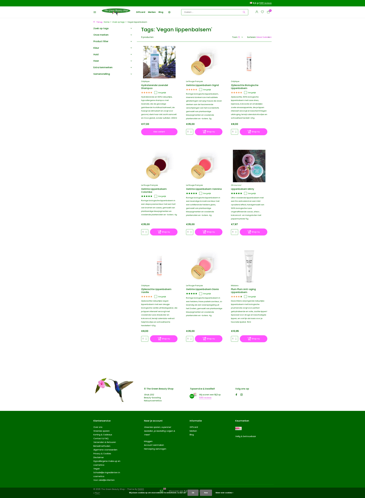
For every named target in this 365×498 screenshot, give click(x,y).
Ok (193, 492)
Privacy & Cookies (102, 453)
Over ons (97, 427)
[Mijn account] (256, 12)
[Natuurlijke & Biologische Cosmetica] (116, 12)
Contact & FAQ (101, 438)
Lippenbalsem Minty (242, 189)
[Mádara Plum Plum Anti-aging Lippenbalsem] (249, 266)
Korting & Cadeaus (102, 434)
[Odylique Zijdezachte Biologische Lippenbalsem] (249, 62)
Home (107, 22)
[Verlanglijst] (262, 12)
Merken (152, 12)
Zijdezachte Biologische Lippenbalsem (244, 87)
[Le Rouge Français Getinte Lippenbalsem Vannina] (204, 166)
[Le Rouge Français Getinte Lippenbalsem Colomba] (159, 166)
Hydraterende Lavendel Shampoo (154, 87)
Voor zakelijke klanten (104, 480)
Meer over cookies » (224, 492)
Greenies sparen (101, 431)
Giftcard (140, 12)
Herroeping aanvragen (155, 448)
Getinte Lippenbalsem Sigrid (202, 85)
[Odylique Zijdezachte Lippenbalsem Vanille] (159, 266)
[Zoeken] (244, 12)
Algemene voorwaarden (105, 449)
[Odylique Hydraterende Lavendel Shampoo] (159, 62)
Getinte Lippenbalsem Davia (202, 289)
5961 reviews (265, 3)
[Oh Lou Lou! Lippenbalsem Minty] (249, 166)
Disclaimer (98, 457)
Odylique (145, 81)
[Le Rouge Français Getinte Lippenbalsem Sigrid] (204, 62)
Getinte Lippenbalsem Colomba (154, 191)
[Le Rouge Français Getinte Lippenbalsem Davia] (204, 266)
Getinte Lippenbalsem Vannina (204, 189)
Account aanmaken (154, 445)
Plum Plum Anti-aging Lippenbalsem (243, 291)
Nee (206, 492)
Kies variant (159, 131)
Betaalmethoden (101, 446)
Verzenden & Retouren (104, 442)
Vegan (96, 468)
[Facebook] (236, 395)
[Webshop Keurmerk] (238, 428)
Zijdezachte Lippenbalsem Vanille (156, 291)
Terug (99, 22)
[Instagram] (241, 395)
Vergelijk (162, 92)
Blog (161, 12)
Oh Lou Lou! (236, 185)
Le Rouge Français (194, 81)
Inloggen (148, 441)
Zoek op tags (118, 22)
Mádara (234, 285)
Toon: (235, 37)
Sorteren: (251, 37)
